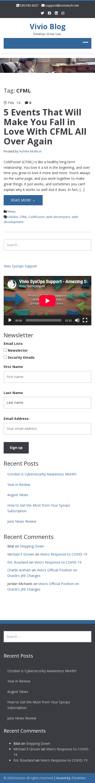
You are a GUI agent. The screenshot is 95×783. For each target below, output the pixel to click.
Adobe (13, 217)
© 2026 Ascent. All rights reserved (28, 778)
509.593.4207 (29, 5)
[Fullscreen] (85, 320)
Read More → (23, 200)
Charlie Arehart (19, 570)
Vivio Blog (48, 26)
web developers (58, 217)
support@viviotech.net (62, 5)
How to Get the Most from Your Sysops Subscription (38, 508)
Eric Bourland (17, 562)
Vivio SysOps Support (20, 266)
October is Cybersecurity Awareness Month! (42, 474)
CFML (23, 217)
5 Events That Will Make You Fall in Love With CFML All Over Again (45, 126)
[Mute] (77, 320)
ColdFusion (36, 217)
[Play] (10, 320)
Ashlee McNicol (30, 151)
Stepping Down (32, 546)
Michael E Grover (20, 554)
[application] (47, 300)
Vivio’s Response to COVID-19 (63, 554)
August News (17, 494)
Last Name (13, 392)
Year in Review (18, 484)
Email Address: (16, 418)
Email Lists (13, 343)
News (12, 211)
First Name (13, 366)
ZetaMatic (78, 778)
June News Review (21, 521)
